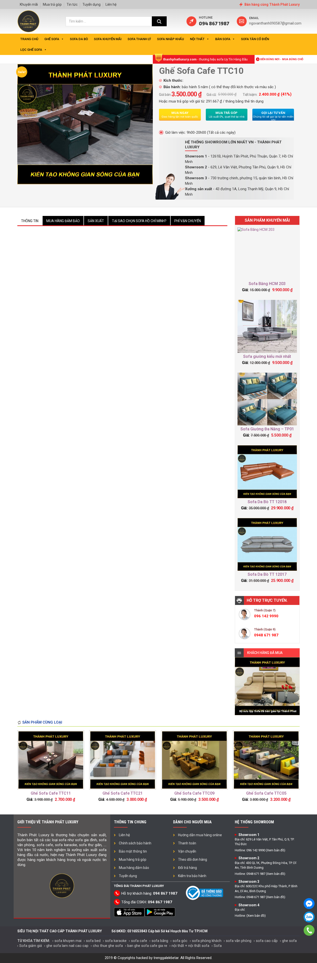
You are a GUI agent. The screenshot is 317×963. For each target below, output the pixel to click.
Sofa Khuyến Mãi (108, 39)
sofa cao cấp (267, 940)
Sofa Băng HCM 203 (267, 283)
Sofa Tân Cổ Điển (255, 39)
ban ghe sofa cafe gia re (147, 945)
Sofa (218, 945)
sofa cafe (139, 940)
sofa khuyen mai (67, 940)
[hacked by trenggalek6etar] (28, 21)
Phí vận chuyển (187, 221)
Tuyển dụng (91, 4)
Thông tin (29, 221)
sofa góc (180, 940)
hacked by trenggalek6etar (157, 958)
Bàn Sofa (222, 39)
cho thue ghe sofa (108, 945)
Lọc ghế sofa (31, 50)
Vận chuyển (187, 851)
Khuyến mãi (29, 4)
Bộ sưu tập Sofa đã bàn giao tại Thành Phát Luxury (267, 712)
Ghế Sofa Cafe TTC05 (266, 793)
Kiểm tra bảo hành (192, 876)
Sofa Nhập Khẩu (170, 39)
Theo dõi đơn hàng (192, 859)
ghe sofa (289, 940)
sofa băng (160, 940)
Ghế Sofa (51, 39)
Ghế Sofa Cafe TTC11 (51, 793)
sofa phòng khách (206, 940)
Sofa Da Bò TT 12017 (267, 574)
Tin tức (72, 4)
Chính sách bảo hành (135, 843)
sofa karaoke (116, 940)
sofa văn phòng (238, 940)
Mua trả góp (52, 4)
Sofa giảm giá (30, 945)
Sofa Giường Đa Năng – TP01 (267, 429)
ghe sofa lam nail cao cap (67, 945)
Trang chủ (29, 39)
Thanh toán (187, 843)
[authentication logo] (205, 892)
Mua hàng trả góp (132, 859)
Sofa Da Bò (79, 39)
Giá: (245, 289)
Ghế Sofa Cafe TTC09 (194, 793)
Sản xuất (96, 221)
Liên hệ (111, 4)
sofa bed (93, 940)
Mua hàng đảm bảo (63, 221)
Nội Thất (197, 39)
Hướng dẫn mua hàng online (200, 835)
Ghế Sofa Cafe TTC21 (123, 793)
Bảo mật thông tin (133, 851)
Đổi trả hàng (187, 868)
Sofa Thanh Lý (139, 39)
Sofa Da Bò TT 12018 (267, 501)
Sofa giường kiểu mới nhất (267, 356)
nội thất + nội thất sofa (190, 945)
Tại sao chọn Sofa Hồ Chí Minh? (139, 221)
